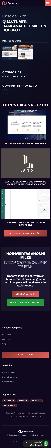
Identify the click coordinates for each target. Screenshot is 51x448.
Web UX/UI (8, 153)
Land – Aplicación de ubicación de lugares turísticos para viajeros (25, 183)
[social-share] (5, 91)
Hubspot (25, 77)
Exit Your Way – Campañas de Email (25, 143)
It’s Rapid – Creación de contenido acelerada (25, 223)
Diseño (6, 77)
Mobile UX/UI (23, 151)
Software (38, 151)
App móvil (9, 151)
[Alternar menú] (48, 3)
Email (15, 77)
